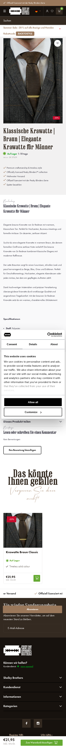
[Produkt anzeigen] (37, 578)
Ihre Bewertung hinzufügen (22, 450)
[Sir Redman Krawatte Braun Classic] (22, 530)
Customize (31, 412)
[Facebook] (26, 723)
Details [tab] (33, 344)
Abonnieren (32, 609)
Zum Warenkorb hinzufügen (39, 742)
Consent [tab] (12, 344)
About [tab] (54, 344)
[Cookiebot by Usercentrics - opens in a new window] (47, 335)
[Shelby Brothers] (18, 11)
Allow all (33, 402)
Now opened (27, 666)
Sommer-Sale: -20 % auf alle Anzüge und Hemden (28, 30)
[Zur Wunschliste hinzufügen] (57, 43)
